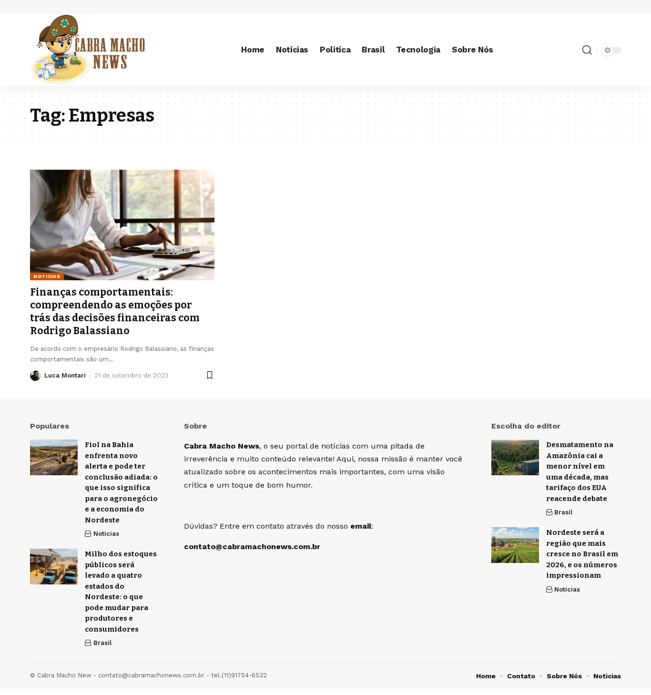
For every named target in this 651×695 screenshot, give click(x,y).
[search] (587, 50)
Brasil (102, 642)
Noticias (47, 276)
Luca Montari (65, 375)
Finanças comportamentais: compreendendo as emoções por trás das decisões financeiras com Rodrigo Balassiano (115, 311)
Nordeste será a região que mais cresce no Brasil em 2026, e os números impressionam (582, 554)
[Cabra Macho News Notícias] (87, 50)
